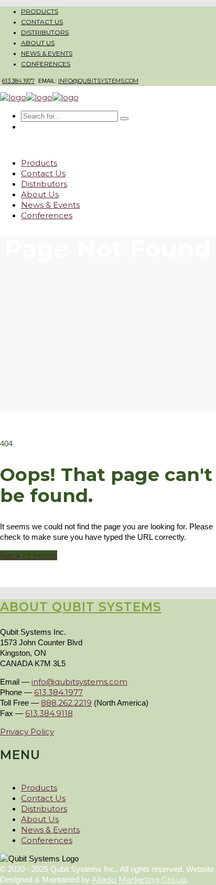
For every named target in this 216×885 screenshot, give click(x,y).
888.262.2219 (66, 703)
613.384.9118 (49, 713)
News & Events (46, 53)
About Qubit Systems (80, 607)
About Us (38, 43)
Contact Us (42, 22)
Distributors (45, 32)
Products (39, 11)
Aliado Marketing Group (139, 879)
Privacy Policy (27, 732)
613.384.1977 (18, 80)
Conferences (45, 64)
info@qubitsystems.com (98, 80)
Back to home (28, 555)
